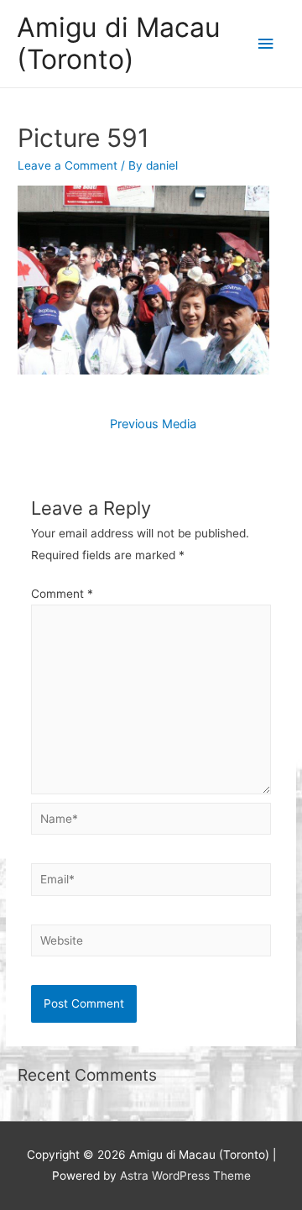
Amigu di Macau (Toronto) (119, 43)
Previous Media (153, 424)
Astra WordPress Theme (185, 1175)
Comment (62, 593)
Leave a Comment (67, 165)
